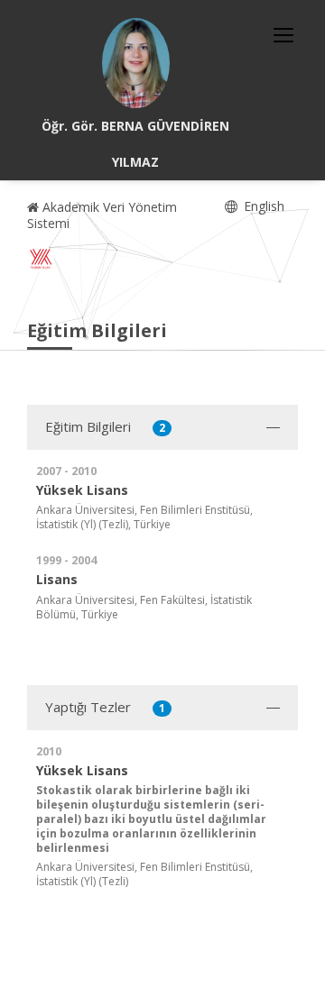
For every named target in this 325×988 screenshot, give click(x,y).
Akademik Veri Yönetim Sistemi (102, 215)
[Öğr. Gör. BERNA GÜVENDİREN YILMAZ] (135, 63)
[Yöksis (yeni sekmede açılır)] (40, 258)
